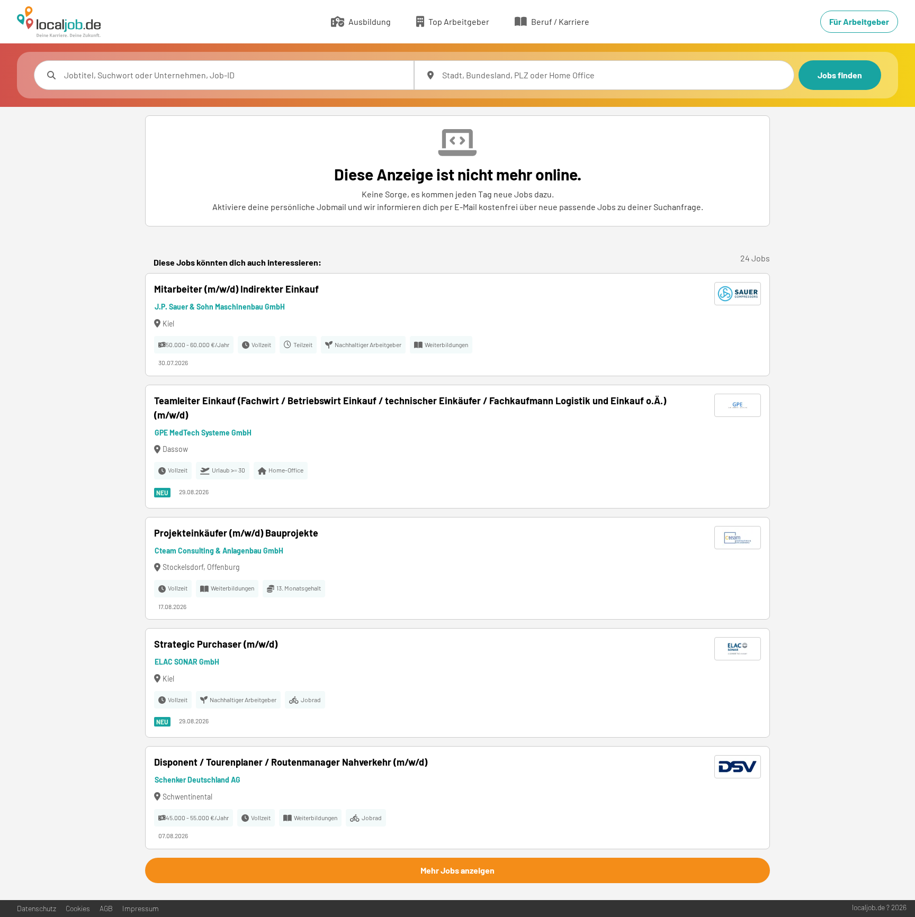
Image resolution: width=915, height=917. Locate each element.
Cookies (78, 908)
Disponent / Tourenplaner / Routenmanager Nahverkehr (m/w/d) (290, 762)
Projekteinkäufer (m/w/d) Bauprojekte (236, 533)
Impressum (140, 908)
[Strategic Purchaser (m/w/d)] (457, 683)
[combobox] (234, 75)
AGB (106, 908)
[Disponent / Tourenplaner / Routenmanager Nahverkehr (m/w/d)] (457, 798)
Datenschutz (36, 908)
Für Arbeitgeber (859, 21)
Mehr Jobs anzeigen (457, 870)
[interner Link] (59, 21)
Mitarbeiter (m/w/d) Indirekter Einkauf (236, 289)
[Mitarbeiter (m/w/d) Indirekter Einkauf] (457, 325)
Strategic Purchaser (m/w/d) (215, 644)
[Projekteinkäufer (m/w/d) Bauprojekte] (457, 568)
